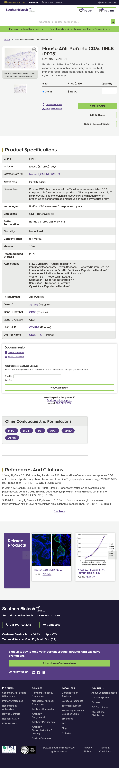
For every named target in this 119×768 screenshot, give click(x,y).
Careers (95, 702)
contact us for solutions (95, 29)
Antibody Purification (43, 722)
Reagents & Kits (11, 718)
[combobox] (77, 22)
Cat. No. (8, 376)
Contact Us (14, 6)
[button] (18, 625)
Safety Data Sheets (72, 700)
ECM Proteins (9, 723)
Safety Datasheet (53, 108)
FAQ (64, 723)
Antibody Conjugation (43, 709)
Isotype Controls (11, 713)
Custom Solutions (41, 738)
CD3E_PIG (35, 334)
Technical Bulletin (54, 104)
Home (7, 39)
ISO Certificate (99, 707)
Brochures (67, 718)
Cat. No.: (38, 574)
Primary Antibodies (12, 700)
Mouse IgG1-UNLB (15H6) (44, 174)
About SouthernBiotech (104, 692)
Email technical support (59, 400)
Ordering (66, 733)
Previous (26, 555)
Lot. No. (8, 380)
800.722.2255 (63, 403)
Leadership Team (100, 697)
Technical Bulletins (72, 705)
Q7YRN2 (34, 327)
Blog (64, 728)
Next (112, 555)
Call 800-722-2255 (54, 2)
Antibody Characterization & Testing (42, 730)
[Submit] (113, 21)
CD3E (32, 312)
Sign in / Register (108, 2)
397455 (33, 304)
